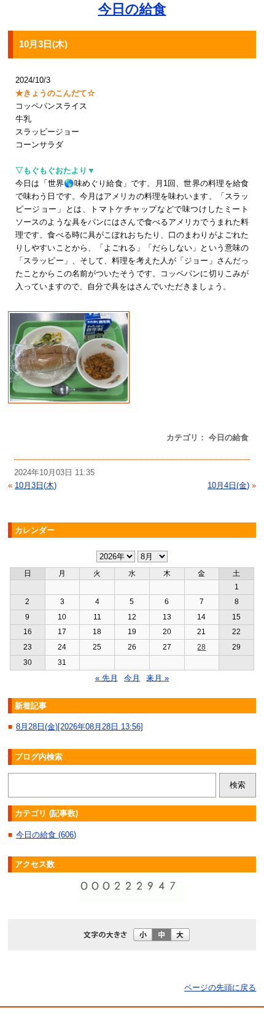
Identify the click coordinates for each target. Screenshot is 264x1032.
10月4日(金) (228, 485)
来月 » (157, 677)
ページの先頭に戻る (220, 987)
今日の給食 (132, 9)
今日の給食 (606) (46, 834)
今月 (132, 677)
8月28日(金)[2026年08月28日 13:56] (79, 726)
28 (201, 647)
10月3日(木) (35, 485)
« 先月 (106, 677)
